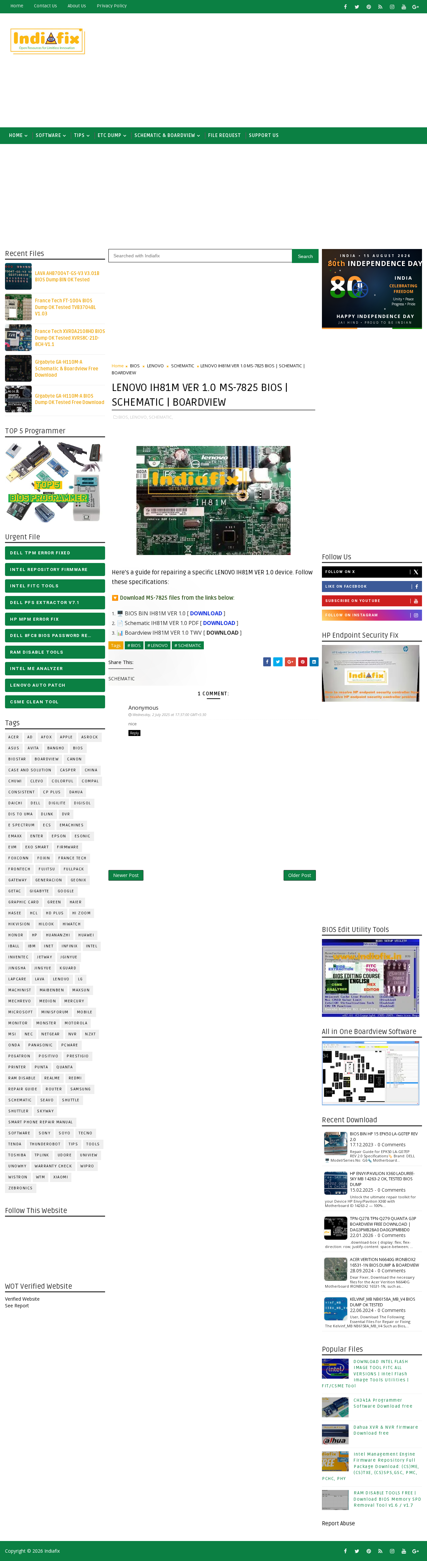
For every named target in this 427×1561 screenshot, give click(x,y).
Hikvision (19, 924)
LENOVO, (139, 417)
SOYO (64, 1133)
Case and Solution (30, 770)
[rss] (380, 7)
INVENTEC (18, 957)
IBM (32, 946)
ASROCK (89, 737)
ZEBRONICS (20, 1188)
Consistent (21, 792)
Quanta (64, 1067)
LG (80, 979)
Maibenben (52, 990)
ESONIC (83, 836)
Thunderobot (45, 1144)
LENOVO (61, 979)
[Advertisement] (300, 70)
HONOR (16, 935)
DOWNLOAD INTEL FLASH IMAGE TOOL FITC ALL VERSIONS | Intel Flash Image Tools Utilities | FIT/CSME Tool (365, 1374)
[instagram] (392, 7)
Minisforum (55, 1012)
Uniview (89, 1155)
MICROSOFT (20, 1012)
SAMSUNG (80, 1089)
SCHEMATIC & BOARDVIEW (164, 135)
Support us (264, 135)
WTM (40, 1177)
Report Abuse (338, 1523)
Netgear (50, 1034)
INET (48, 946)
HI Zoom (81, 913)
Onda (14, 1045)
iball (14, 946)
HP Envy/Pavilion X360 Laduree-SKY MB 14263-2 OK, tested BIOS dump (382, 1179)
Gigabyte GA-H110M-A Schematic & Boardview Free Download (66, 368)
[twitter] (357, 7)
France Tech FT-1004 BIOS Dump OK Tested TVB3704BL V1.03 (65, 307)
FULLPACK (74, 869)
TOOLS (93, 1144)
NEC (29, 1034)
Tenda (15, 1144)
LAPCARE (17, 979)
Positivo (48, 1056)
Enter (37, 836)
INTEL (92, 946)
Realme (52, 1078)
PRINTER (17, 1067)
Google (66, 891)
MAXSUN (81, 990)
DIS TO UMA (20, 814)
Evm (12, 847)
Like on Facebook (346, 586)
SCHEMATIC (20, 1100)
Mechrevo (19, 1001)
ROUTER (54, 1089)
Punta (41, 1067)
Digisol (82, 803)
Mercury (74, 1001)
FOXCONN (18, 858)
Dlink (47, 814)
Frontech (19, 869)
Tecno (86, 1133)
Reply (134, 733)
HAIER (76, 902)
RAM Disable (22, 1078)
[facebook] (345, 7)
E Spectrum (21, 825)
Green (54, 902)
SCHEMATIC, (161, 417)
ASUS (13, 748)
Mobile (85, 1012)
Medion (47, 1001)
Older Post (299, 875)
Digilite (57, 803)
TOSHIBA (17, 1155)
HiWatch (72, 924)
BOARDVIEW (47, 759)
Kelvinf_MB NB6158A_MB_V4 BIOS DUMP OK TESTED (382, 1302)
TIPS (79, 135)
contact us (45, 6)
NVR (72, 1034)
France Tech (72, 858)
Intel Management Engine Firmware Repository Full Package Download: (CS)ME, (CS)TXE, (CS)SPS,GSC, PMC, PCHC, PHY (370, 1466)
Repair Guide (22, 1089)
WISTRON (18, 1177)
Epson (59, 836)
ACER (13, 737)
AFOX (46, 737)
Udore (65, 1155)
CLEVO (37, 781)
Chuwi (15, 781)
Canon (74, 759)
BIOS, (123, 417)
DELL (35, 803)
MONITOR (18, 1023)
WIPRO (87, 1166)
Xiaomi (60, 1177)
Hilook (46, 924)
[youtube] (404, 7)
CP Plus (52, 792)
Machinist (19, 990)
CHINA (91, 770)
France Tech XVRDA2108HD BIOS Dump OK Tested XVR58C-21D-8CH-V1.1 (70, 338)
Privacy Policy (112, 6)
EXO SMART (37, 847)
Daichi (15, 803)
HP (35, 935)
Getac (14, 891)
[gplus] (415, 7)
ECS (47, 825)
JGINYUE (69, 957)
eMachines (72, 825)
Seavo (47, 1100)
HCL (34, 913)
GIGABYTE (39, 891)
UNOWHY (17, 1166)
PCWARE (69, 1045)
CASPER (68, 770)
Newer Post (126, 875)
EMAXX (15, 836)
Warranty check (53, 1166)
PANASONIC (40, 1045)
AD (30, 737)
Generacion (48, 880)
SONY (44, 1133)
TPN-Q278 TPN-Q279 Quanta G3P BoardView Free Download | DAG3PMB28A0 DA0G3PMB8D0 (383, 1224)
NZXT (90, 1034)
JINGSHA (17, 968)
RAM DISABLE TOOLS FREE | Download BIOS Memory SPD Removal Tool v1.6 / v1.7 (387, 1499)
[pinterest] (369, 7)
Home (16, 6)
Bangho (56, 748)
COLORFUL (62, 781)
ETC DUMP (109, 135)
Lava (40, 979)
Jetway (44, 957)
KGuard (68, 968)
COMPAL (90, 781)
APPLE (66, 737)
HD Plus (55, 913)
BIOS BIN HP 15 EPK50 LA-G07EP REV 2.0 (384, 1136)
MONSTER (46, 1023)
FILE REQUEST (224, 135)
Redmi (75, 1078)
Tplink (42, 1155)
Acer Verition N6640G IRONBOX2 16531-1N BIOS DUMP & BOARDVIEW (384, 1262)
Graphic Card (23, 902)
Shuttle (71, 1100)
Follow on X (340, 572)
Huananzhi (58, 935)
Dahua (76, 792)
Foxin (43, 858)
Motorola (76, 1023)
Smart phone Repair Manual (40, 1122)
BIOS (78, 748)
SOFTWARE (48, 135)
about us (77, 6)
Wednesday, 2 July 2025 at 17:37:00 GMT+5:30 (169, 714)
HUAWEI (86, 935)
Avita (33, 748)
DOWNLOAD (206, 613)
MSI (12, 1034)
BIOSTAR (17, 759)
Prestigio (78, 1056)
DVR (66, 814)
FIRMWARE (68, 847)
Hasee (15, 913)
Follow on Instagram (351, 615)
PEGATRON (19, 1056)
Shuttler (18, 1111)
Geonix (78, 880)
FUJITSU (47, 869)
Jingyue (43, 968)
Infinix (70, 946)
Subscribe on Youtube (352, 601)
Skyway (45, 1111)
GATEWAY (17, 880)
